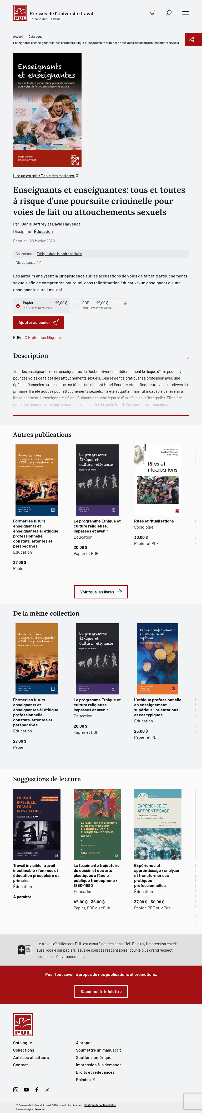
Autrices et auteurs (31, 1057)
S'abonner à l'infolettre (101, 991)
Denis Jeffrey (34, 223)
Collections (23, 1049)
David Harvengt (66, 223)
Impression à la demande (99, 1064)
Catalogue (35, 36)
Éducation (43, 231)
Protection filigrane (44, 337)
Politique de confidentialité (100, 1105)
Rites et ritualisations (154, 520)
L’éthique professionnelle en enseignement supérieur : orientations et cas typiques (157, 707)
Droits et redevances (95, 1071)
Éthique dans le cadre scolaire (59, 254)
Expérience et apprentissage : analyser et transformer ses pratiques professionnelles (157, 875)
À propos (84, 1042)
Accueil (18, 36)
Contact (20, 1064)
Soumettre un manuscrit (98, 1049)
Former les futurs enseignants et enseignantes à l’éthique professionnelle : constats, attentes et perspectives (35, 533)
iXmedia (39, 1109)
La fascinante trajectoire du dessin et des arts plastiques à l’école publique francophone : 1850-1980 (97, 875)
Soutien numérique (94, 1057)
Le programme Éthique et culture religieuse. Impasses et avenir (97, 525)
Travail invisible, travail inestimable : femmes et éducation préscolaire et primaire (36, 873)
